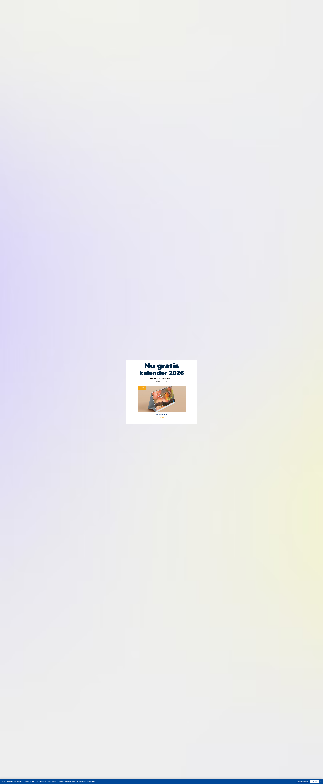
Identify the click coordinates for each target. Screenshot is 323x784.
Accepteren (314, 781)
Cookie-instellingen (303, 781)
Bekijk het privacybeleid (89, 781)
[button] (193, 363)
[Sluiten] (321, 781)
